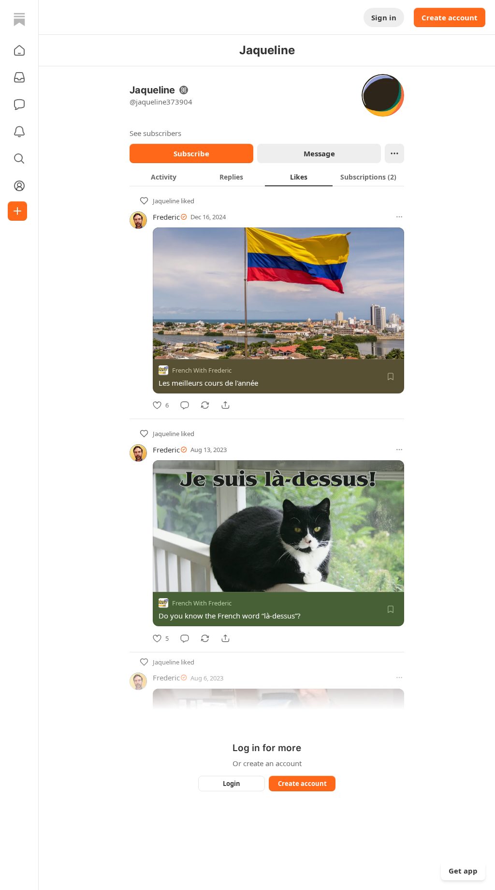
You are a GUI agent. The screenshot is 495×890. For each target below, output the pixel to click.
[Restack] (205, 405)
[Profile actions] (394, 153)
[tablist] (267, 176)
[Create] (17, 211)
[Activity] (19, 131)
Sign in (383, 17)
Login (231, 783)
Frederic (166, 217)
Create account (450, 17)
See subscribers (155, 133)
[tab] (163, 176)
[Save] (390, 376)
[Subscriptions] (19, 77)
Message (319, 153)
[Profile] (19, 185)
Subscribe (191, 153)
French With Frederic (202, 370)
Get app (463, 870)
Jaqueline (166, 200)
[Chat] (19, 104)
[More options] (399, 217)
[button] (19, 50)
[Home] (19, 19)
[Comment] (184, 405)
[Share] (225, 405)
